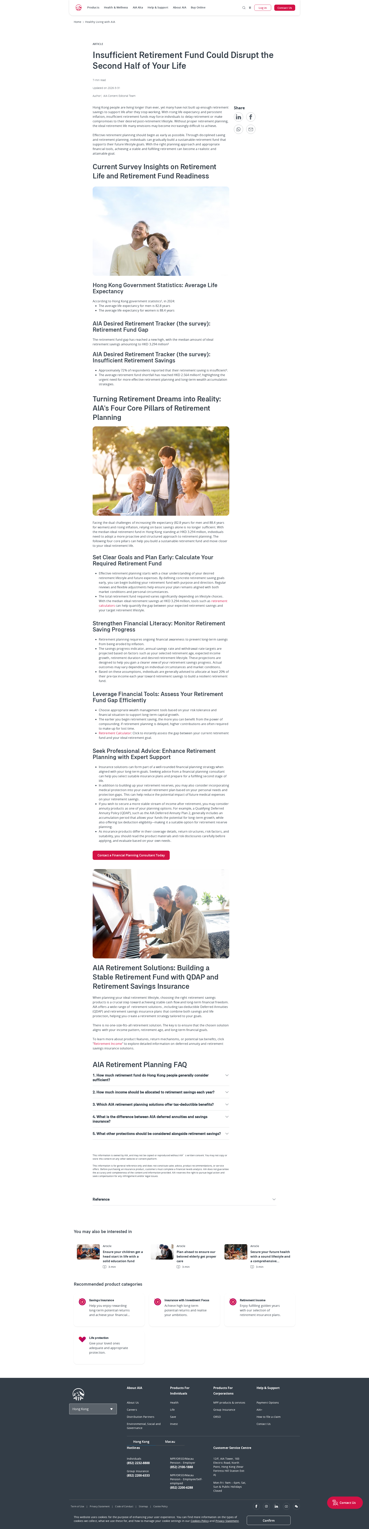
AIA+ (259, 1409)
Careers (132, 1409)
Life (172, 1409)
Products (93, 7)
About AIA (179, 7)
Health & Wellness (116, 7)
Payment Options (268, 1402)
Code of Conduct (124, 1506)
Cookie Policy (160, 1506)
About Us (133, 1402)
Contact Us (264, 1424)
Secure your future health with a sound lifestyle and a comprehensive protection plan (270, 1256)
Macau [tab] (170, 1441)
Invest (174, 1424)
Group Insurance (224, 1409)
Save (173, 1417)
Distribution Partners (140, 1417)
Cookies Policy (200, 1521)
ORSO (217, 1417)
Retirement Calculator (115, 733)
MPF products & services (229, 1402)
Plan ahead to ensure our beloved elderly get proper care (196, 1256)
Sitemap (143, 1506)
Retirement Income (108, 1044)
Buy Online (198, 7)
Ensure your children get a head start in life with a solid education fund (123, 1256)
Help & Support (158, 7)
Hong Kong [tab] (141, 1441)
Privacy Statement (100, 1506)
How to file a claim (269, 1417)
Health (174, 1402)
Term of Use (77, 1506)
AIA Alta (138, 7)
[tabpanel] (213, 1471)
